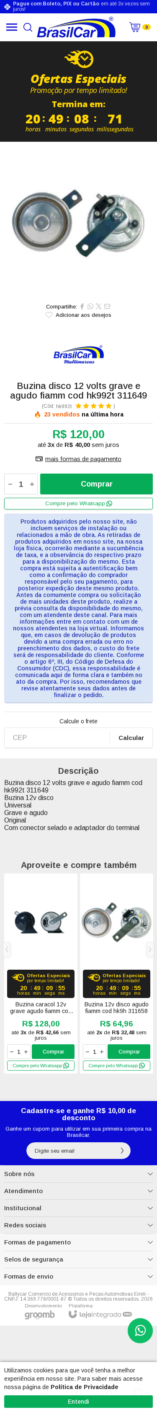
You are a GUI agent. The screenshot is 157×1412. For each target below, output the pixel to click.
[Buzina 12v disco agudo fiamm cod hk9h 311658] (116, 973)
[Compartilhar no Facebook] (82, 306)
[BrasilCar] (76, 27)
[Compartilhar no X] (99, 306)
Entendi (78, 1401)
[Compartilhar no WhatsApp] (90, 306)
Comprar (97, 484)
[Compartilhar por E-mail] (107, 306)
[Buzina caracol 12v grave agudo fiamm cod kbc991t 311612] (41, 973)
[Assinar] (122, 1150)
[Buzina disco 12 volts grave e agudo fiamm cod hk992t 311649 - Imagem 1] (78, 220)
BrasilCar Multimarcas (78, 355)
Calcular (131, 737)
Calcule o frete (78, 721)
